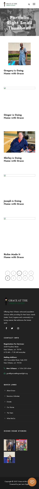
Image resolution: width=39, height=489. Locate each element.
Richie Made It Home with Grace (14, 256)
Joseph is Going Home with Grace (14, 202)
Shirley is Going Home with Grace (14, 159)
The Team (10, 413)
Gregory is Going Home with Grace (14, 72)
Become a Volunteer (13, 396)
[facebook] (6, 328)
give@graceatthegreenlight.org (17, 373)
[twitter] (12, 328)
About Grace (11, 390)
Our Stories (10, 407)
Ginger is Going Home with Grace (14, 116)
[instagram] (18, 328)
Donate (9, 402)
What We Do (11, 418)
